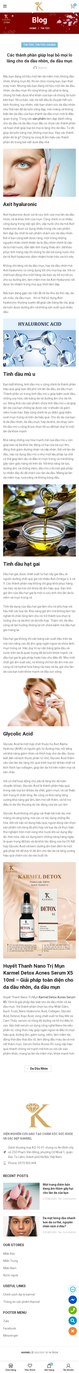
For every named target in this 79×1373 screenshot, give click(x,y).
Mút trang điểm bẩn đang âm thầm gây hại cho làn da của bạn (58, 1188)
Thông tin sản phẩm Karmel (21, 1301)
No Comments (67, 1198)
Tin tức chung (45, 44)
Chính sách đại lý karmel (19, 1294)
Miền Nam (9, 1268)
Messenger (10, 1335)
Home (32, 28)
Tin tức (45, 28)
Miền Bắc (9, 1253)
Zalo (6, 1321)
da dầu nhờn (39, 1068)
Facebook (9, 1328)
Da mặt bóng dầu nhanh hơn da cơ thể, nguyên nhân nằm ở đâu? (59, 1222)
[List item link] (39, 1163)
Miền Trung (10, 1260)
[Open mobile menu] (5, 6)
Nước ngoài (10, 1275)
